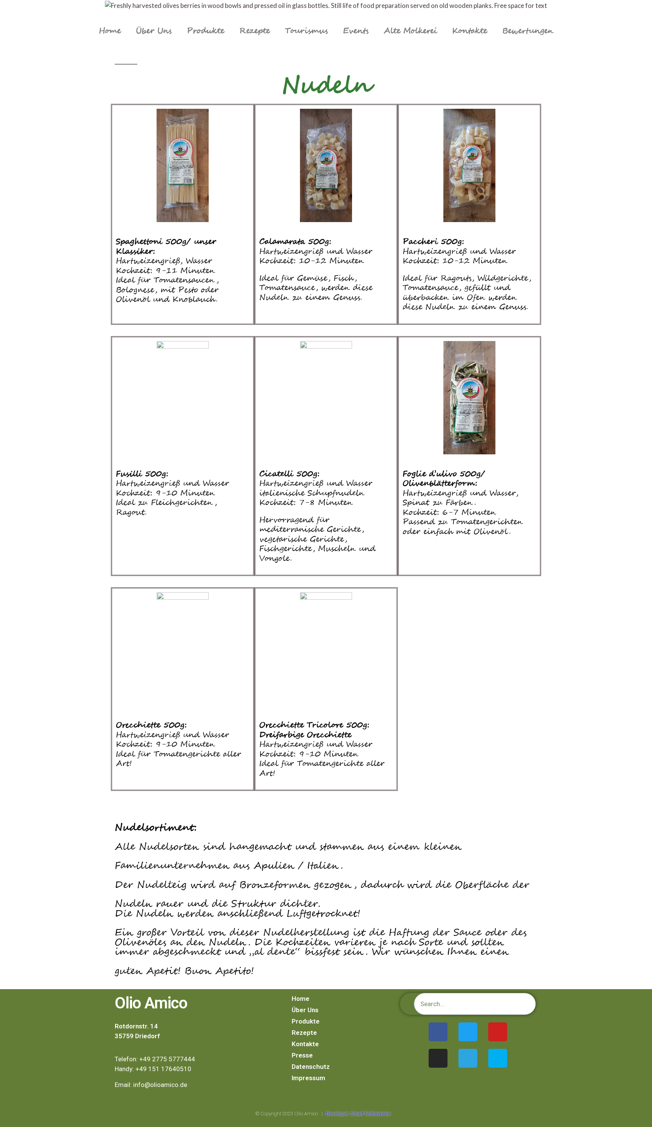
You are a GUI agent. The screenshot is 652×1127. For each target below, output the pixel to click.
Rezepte (254, 31)
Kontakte (469, 31)
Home (110, 31)
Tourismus (306, 31)
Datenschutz (311, 1066)
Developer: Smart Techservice (358, 1113)
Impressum (308, 1078)
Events (356, 31)
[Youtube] (497, 1031)
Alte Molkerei (410, 31)
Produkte (205, 31)
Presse (302, 1055)
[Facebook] (438, 1031)
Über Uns (154, 31)
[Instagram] (438, 1058)
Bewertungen (528, 31)
